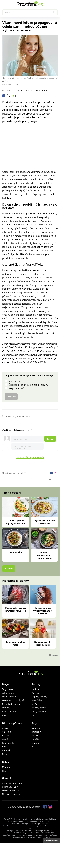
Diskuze (35, 735)
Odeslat (50, 439)
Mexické (6, 750)
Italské (5, 746)
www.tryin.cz (27, 819)
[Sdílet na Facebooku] (3, 96)
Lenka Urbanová (22, 91)
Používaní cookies (10, 790)
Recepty (36, 684)
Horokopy (36, 731)
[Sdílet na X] (8, 96)
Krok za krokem (9, 711)
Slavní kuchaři (9, 696)
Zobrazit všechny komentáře (30, 457)
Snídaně (35, 689)
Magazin (35, 728)
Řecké (5, 754)
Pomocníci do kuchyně (13, 700)
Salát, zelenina (38, 711)
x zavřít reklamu (51, 840)
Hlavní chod (37, 700)
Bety (34, 723)
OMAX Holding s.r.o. (22, 833)
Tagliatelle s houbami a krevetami (44, 522)
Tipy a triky (7, 689)
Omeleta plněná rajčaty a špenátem (15, 522)
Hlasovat (11, 397)
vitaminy (8, 416)
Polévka (35, 693)
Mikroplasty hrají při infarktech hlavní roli (15, 609)
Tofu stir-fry (16, 552)
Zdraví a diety (40, 91)
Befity (5, 762)
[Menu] (5, 5)
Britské (5, 735)
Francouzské (8, 743)
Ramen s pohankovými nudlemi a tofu (44, 555)
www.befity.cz (50, 819)
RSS (4, 715)
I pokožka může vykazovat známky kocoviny (42, 611)
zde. (30, 828)
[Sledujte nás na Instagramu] (56, 473)
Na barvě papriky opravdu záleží (43, 643)
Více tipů (9, 568)
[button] (54, 12)
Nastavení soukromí (12, 794)
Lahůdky (35, 704)
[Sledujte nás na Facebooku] (52, 473)
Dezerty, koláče (38, 707)
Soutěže (35, 739)
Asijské (5, 728)
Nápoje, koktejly (39, 696)
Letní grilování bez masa (15, 643)
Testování (36, 743)
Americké (6, 731)
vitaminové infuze (24, 416)
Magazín (7, 684)
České (5, 739)
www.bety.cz (38, 819)
